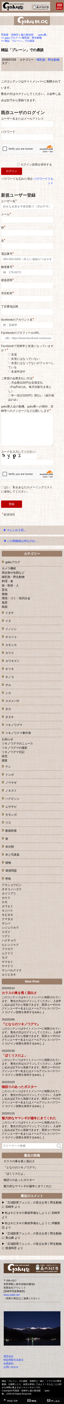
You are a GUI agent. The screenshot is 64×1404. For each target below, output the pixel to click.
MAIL (34, 1401)
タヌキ (9, 716)
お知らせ (7, 739)
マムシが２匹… (17, 530)
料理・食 (7, 581)
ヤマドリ (7, 966)
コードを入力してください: (18, 451)
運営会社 (9, 1356)
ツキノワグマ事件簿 (18, 732)
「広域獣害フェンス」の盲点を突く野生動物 (33, 1202)
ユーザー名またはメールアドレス (22, 118)
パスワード (8, 131)
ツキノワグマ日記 (13, 752)
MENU (59, 6)
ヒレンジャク (10, 944)
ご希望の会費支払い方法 (17, 378)
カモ (4, 901)
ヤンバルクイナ (12, 970)
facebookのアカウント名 (17, 319)
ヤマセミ (7, 961)
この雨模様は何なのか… (22, 540)
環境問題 (11, 870)
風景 (4, 602)
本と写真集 (12, 854)
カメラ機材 (9, 568)
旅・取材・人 (10, 585)
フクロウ (7, 948)
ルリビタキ (9, 974)
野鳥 (8, 878)
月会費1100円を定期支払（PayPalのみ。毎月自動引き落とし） (30, 387)
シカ (8, 692)
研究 (4, 756)
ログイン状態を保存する (36, 164)
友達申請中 (18, 371)
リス (8, 822)
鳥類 (4, 606)
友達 (14, 354)
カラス (9, 652)
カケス (6, 897)
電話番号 (7, 253)
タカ (8, 708)
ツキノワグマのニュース (17, 743)
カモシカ (11, 644)
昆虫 (4, 589)
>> (9, 37)
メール (6, 214)
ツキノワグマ (13, 724)
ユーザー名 (9, 201)
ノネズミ (11, 790)
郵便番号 (7, 266)
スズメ (6, 931)
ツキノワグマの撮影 (14, 747)
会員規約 (9, 1363)
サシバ (6, 923)
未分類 (9, 846)
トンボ (9, 774)
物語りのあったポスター (19, 1087)
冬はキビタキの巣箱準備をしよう (26, 1212)
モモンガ (11, 814)
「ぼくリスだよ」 (14, 1055)
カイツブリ (9, 893)
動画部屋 (11, 830)
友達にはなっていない (25, 358)
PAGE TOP (12, 1401)
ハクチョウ (9, 940)
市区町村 (7, 293)
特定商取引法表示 (13, 1359)
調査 (4, 760)
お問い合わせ (11, 1367)
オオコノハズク (12, 889)
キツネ (9, 668)
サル (8, 684)
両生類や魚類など (13, 572)
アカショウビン (12, 884)
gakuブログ (12, 562)
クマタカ (7, 919)
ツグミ (6, 936)
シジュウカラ (10, 927)
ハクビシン (12, 798)
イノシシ (11, 628)
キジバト (7, 910)
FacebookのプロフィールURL (20, 332)
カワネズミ (12, 660)
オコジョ (11, 636)
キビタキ (7, 914)
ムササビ (11, 806)
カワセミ (7, 906)
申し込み (55, 1401)
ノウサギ (11, 782)
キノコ (9, 676)
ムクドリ (7, 953)
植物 (4, 594)
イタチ (9, 612)
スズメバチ (12, 700)
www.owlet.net (12, 1294)
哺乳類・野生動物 (48, 59)
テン (8, 766)
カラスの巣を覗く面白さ (19, 993)
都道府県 (7, 280)
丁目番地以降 (9, 306)
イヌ (8, 620)
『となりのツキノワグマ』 (21, 1024)
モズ (4, 957)
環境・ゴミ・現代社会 (16, 598)
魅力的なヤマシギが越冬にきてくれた (29, 1118)
